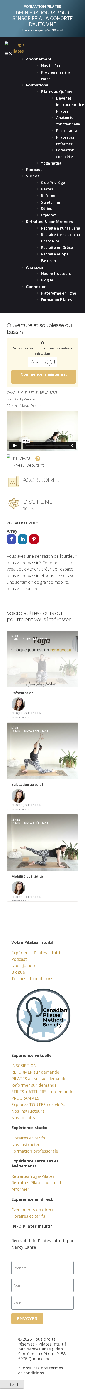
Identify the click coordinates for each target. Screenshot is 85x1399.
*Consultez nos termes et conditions (40, 1370)
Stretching (50, 202)
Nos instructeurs (56, 273)
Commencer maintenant (44, 374)
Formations (37, 85)
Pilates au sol (67, 130)
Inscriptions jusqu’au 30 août (42, 30)
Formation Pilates (56, 299)
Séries (46, 208)
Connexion (36, 287)
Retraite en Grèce (57, 247)
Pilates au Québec (57, 91)
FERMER (11, 1384)
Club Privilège (53, 182)
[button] (42, 54)
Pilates (47, 189)
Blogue (47, 280)
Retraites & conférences (49, 222)
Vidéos (32, 176)
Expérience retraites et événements (35, 1163)
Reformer (49, 195)
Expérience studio (29, 1127)
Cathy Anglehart (26, 399)
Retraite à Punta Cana (60, 228)
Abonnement (38, 59)
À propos (34, 267)
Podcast (34, 170)
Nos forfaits (51, 65)
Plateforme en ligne (58, 293)
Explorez (48, 215)
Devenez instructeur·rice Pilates (70, 105)
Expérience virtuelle (31, 1055)
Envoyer (27, 1318)
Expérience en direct (32, 1199)
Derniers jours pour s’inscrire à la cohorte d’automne (42, 18)
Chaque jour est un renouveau (32, 392)
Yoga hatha (51, 163)
